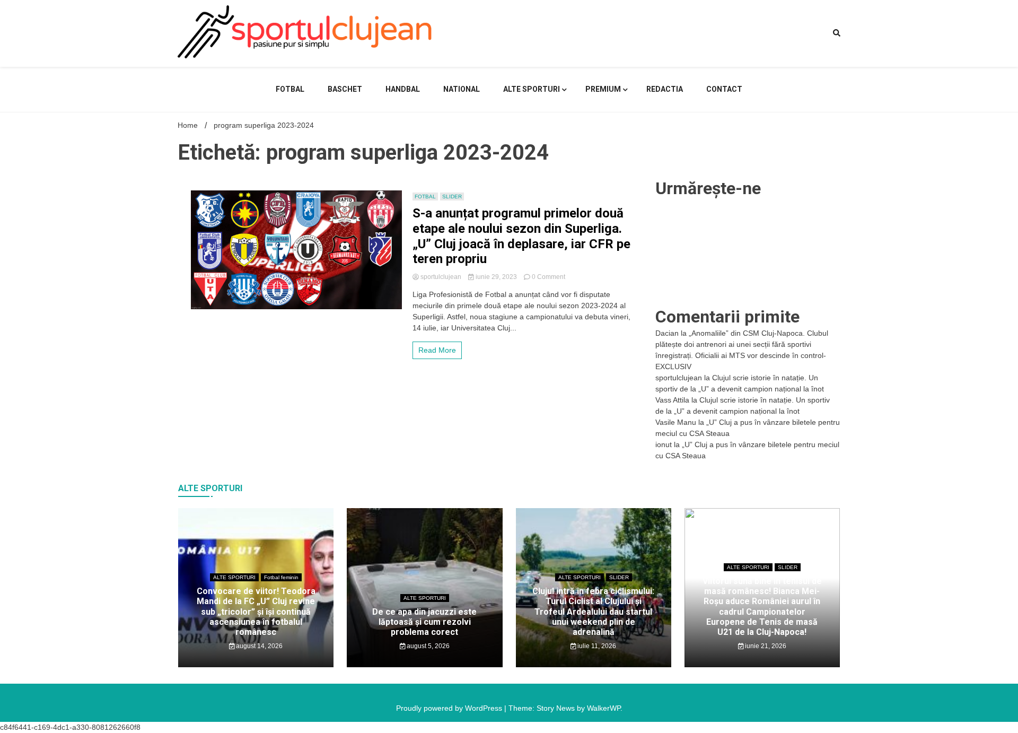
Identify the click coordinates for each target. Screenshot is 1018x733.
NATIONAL (461, 89)
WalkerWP (603, 708)
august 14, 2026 (258, 646)
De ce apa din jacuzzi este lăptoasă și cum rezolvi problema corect (424, 622)
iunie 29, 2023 (496, 277)
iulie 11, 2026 (596, 646)
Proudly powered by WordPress (450, 708)
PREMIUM (603, 89)
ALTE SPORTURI (531, 89)
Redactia (664, 89)
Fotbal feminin (281, 577)
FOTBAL (290, 89)
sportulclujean (441, 277)
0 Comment (548, 277)
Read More (437, 350)
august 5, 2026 (427, 646)
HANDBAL (402, 89)
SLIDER (452, 196)
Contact (724, 89)
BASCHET (345, 89)
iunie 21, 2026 (764, 646)
